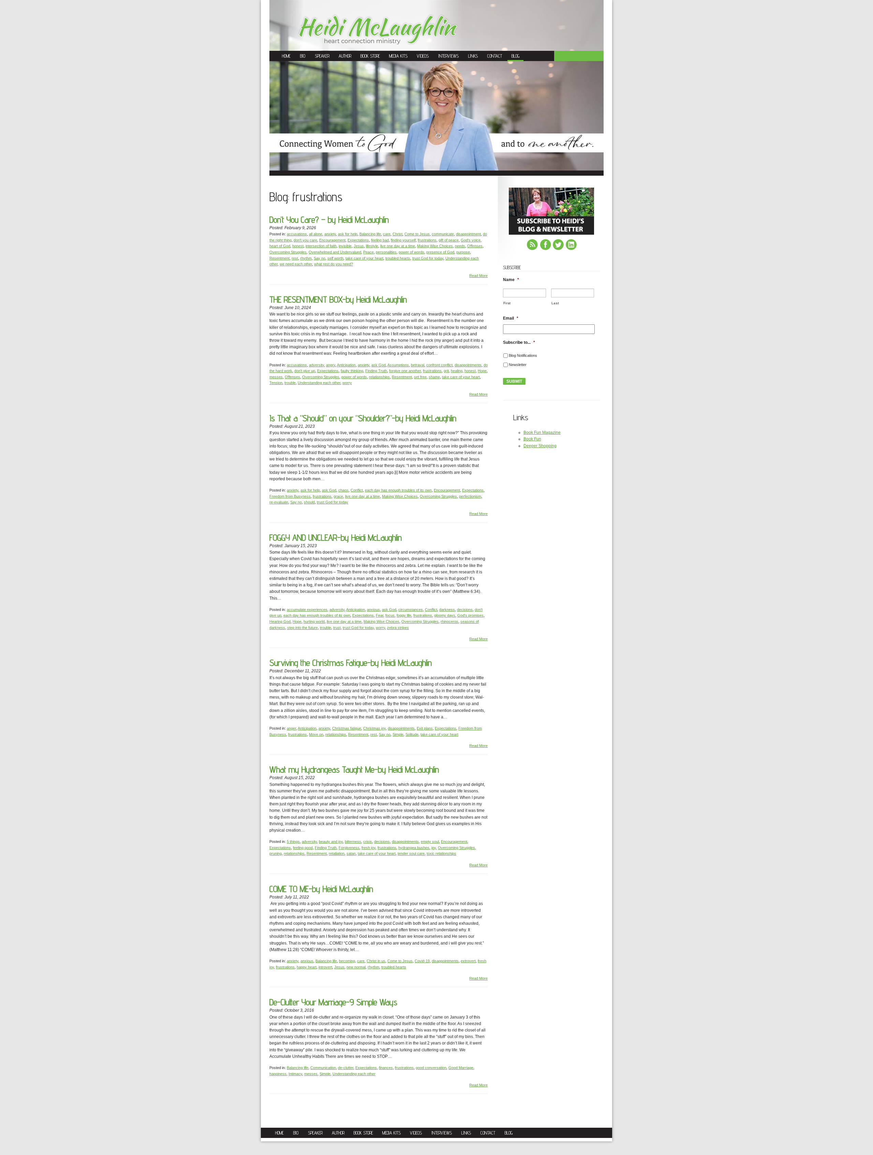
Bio (302, 56)
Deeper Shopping (540, 445)
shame (434, 377)
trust (337, 628)
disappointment (468, 234)
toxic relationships (441, 853)
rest (295, 258)
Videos (423, 56)
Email (510, 318)
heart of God (279, 246)
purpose (463, 252)
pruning (275, 853)
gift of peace (449, 240)
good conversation (431, 1068)
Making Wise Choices (435, 246)
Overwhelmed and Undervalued (335, 252)
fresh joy (368, 848)
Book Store (370, 56)
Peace (368, 252)
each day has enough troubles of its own (398, 490)
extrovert (468, 961)
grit (446, 371)
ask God (378, 365)
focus (390, 615)
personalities (386, 252)
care (386, 234)
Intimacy (295, 1074)
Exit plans (425, 728)
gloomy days (444, 615)
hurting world (314, 621)
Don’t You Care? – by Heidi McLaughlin (329, 219)
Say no (319, 258)
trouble (290, 383)
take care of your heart (364, 258)
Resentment (279, 258)
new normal (356, 967)
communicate (443, 234)
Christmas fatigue (346, 728)
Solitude (411, 734)
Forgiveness (349, 848)
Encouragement (332, 240)
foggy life (404, 615)
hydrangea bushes (413, 848)
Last (555, 303)
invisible (345, 246)
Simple (398, 734)
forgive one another (405, 371)
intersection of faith (321, 246)
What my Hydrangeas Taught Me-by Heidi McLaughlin (354, 769)
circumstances (410, 610)
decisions (465, 610)
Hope (482, 371)
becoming (347, 961)
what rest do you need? (333, 264)
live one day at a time (397, 246)
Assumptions (398, 365)
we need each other (296, 264)
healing (456, 371)
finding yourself (403, 240)
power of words (411, 252)
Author (345, 56)
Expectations (358, 240)
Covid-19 (422, 961)
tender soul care (411, 853)
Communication (323, 1068)
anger (291, 728)
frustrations (427, 240)
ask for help (347, 234)
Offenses (475, 246)
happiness (277, 1074)
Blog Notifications (523, 355)
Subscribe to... (519, 342)
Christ (397, 234)
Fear (379, 615)
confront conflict (439, 365)
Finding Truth (376, 371)
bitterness (353, 841)
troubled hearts (397, 258)
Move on (316, 734)
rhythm (306, 258)
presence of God (440, 252)
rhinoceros (449, 621)
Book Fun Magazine (542, 432)
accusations (297, 234)
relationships (379, 377)
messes (276, 377)
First (507, 303)
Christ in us (376, 961)
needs (460, 246)
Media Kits (398, 56)
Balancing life (370, 234)
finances (386, 1068)
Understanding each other (319, 383)
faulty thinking (352, 371)
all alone (315, 234)
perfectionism (470, 496)
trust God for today (427, 258)
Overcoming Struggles (288, 252)
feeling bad (380, 240)
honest (298, 246)
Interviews (448, 56)
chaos (343, 490)
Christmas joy (374, 728)
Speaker (322, 56)
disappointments (468, 365)
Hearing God (280, 621)
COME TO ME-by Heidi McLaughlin (321, 888)
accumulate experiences (307, 610)
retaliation (336, 853)
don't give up (304, 371)
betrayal (417, 365)
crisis (367, 841)
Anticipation (346, 365)
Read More (478, 276)
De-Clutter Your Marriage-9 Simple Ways (333, 1002)
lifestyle (372, 246)
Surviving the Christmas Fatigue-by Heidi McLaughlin (350, 662)
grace (338, 496)
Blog (515, 56)
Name (511, 279)
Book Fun (532, 439)
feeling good (303, 848)
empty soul (430, 841)
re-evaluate (278, 502)
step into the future (302, 628)
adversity (316, 365)
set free (420, 377)
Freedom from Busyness (290, 496)
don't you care (305, 240)
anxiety (330, 234)
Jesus (359, 246)
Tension (275, 383)
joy (433, 848)
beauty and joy (331, 841)
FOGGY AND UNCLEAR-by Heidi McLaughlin (335, 537)
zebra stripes (398, 628)
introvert (325, 967)
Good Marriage (460, 1068)
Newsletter (518, 365)
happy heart (306, 967)
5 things (293, 841)
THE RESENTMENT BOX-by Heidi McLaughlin (338, 299)
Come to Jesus (417, 234)
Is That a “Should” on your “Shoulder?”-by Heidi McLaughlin (362, 418)
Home (286, 56)
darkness (447, 610)
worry (347, 383)
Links (473, 56)
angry (330, 365)
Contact (494, 56)
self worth (335, 258)
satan (351, 853)
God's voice (470, 240)
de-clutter (345, 1068)
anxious (373, 610)
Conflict (357, 490)
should (309, 502)
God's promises (470, 615)
